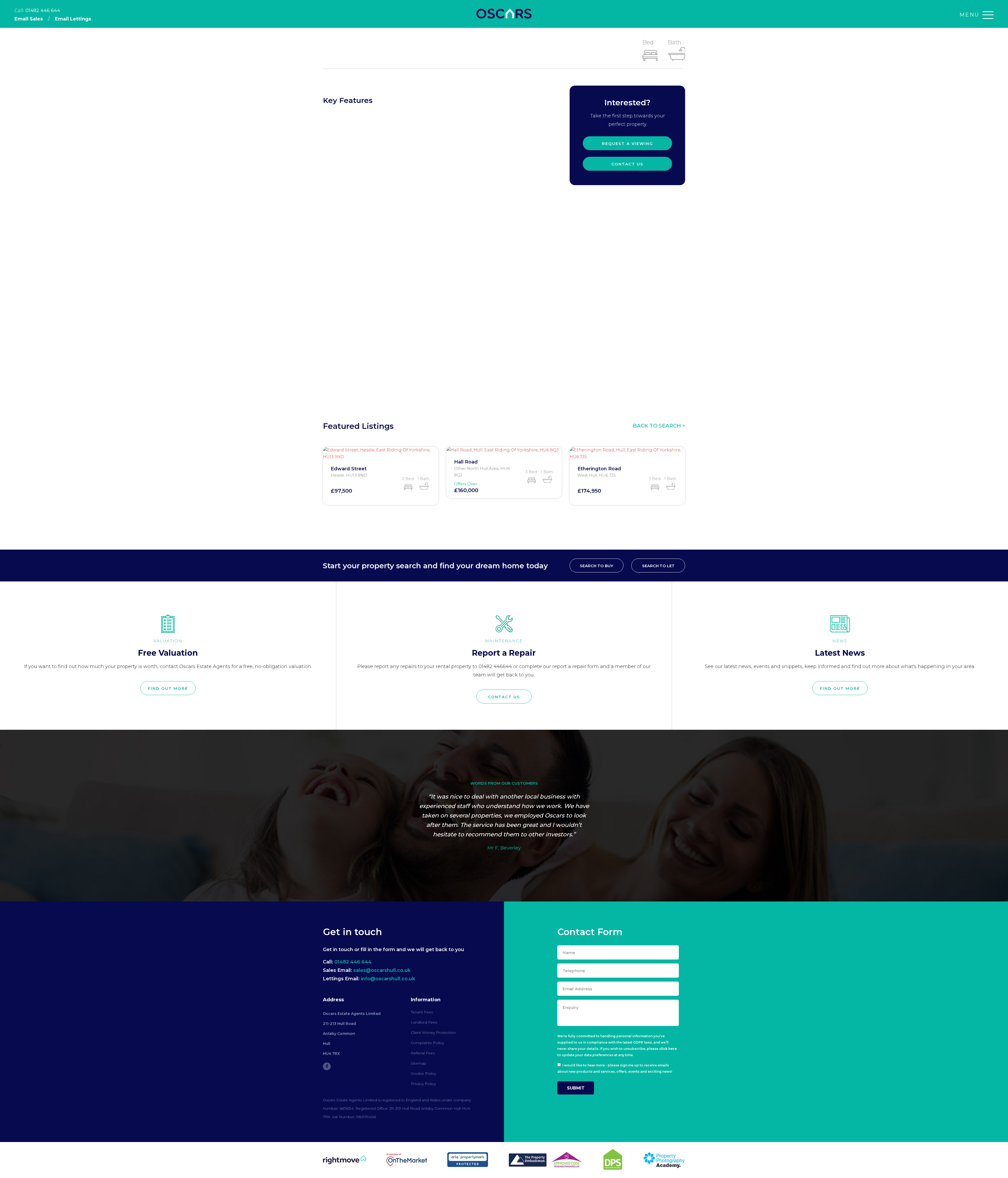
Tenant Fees (422, 1012)
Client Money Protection (433, 1032)
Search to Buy (596, 565)
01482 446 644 (42, 10)
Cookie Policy (423, 1073)
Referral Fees (423, 1053)
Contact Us (627, 163)
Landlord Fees (424, 1022)
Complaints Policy (427, 1042)
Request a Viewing (627, 143)
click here (668, 1049)
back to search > (659, 426)
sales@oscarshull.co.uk (382, 970)
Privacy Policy (423, 1083)
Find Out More (168, 688)
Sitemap (418, 1063)
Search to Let (658, 565)
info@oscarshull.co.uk (388, 979)
